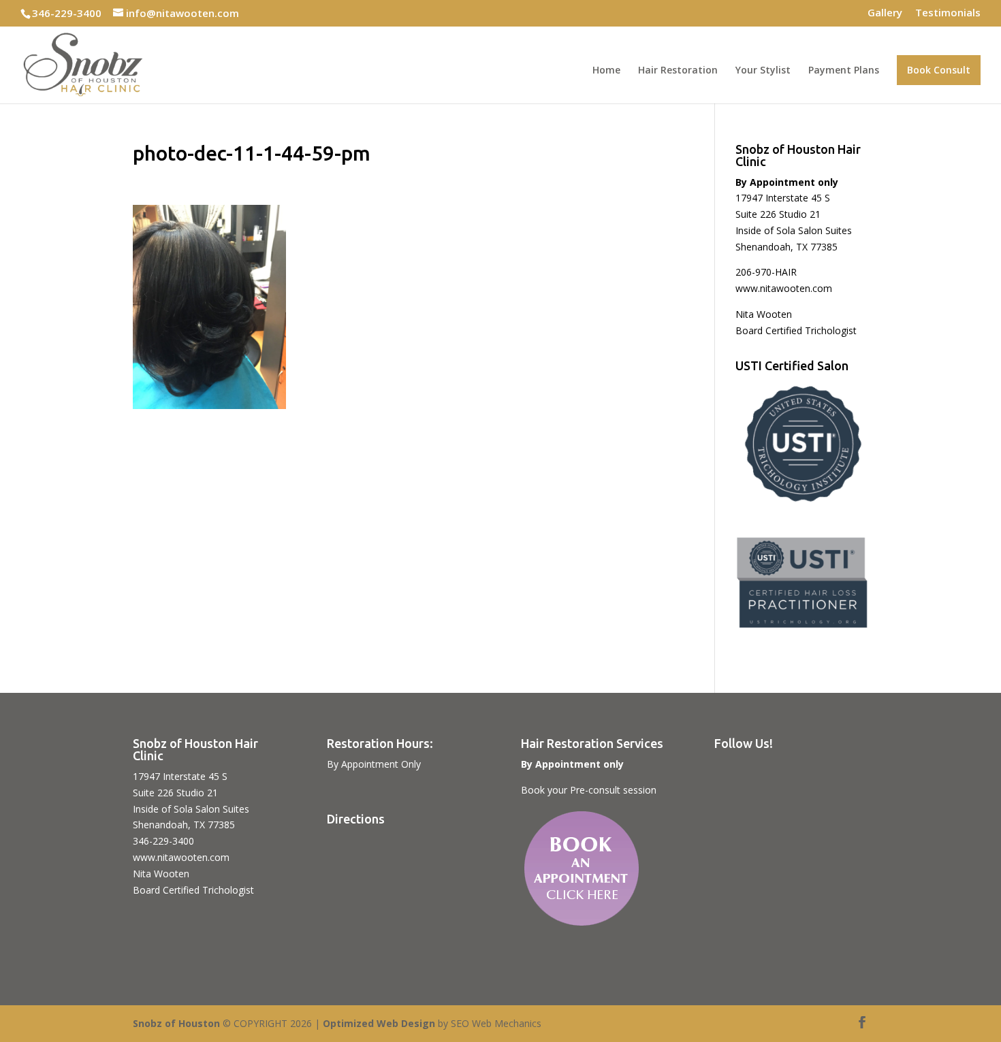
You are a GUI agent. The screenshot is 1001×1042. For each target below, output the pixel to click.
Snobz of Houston (176, 1023)
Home (606, 70)
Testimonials (948, 13)
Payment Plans (843, 70)
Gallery (885, 13)
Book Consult (938, 69)
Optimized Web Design (379, 1023)
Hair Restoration (678, 70)
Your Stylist (763, 70)
